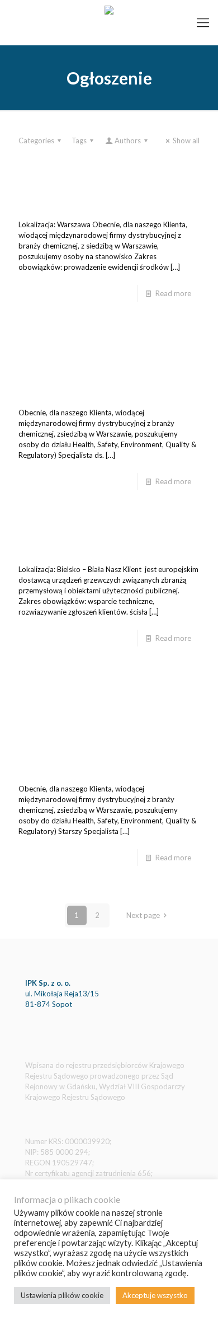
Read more (173, 293)
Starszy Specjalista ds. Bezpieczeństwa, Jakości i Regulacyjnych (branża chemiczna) (108, 728)
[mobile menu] (202, 22)
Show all (186, 140)
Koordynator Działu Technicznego (96, 540)
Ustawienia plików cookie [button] (62, 1295)
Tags (79, 140)
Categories (36, 140)
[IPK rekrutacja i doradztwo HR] (109, 22)
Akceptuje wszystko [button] (155, 1295)
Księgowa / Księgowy (67, 195)
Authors (128, 140)
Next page (143, 915)
